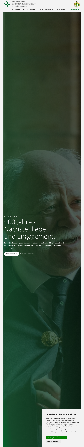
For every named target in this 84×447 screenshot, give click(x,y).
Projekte (40, 9)
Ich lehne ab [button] (62, 438)
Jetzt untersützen (11, 254)
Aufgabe (32, 9)
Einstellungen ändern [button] (53, 441)
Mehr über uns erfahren (27, 254)
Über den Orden (15, 9)
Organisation (49, 9)
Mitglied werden (75, 9)
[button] (61, 9)
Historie (25, 9)
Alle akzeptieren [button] (51, 438)
